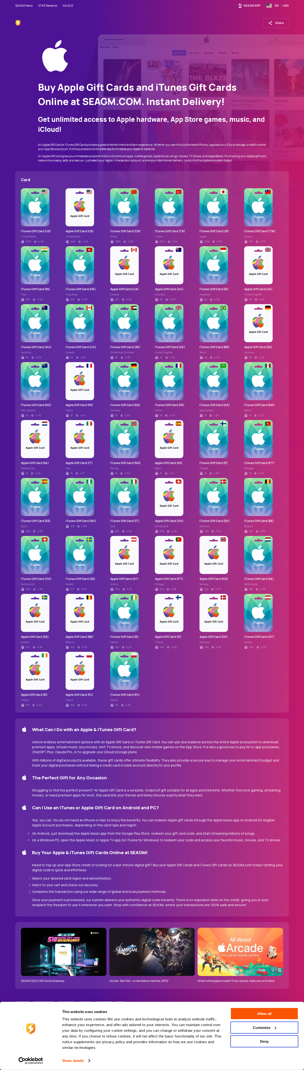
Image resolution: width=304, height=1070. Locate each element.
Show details (73, 1061)
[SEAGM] (18, 23)
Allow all (264, 1014)
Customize (262, 1027)
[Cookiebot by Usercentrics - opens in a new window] (31, 1060)
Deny (264, 1041)
